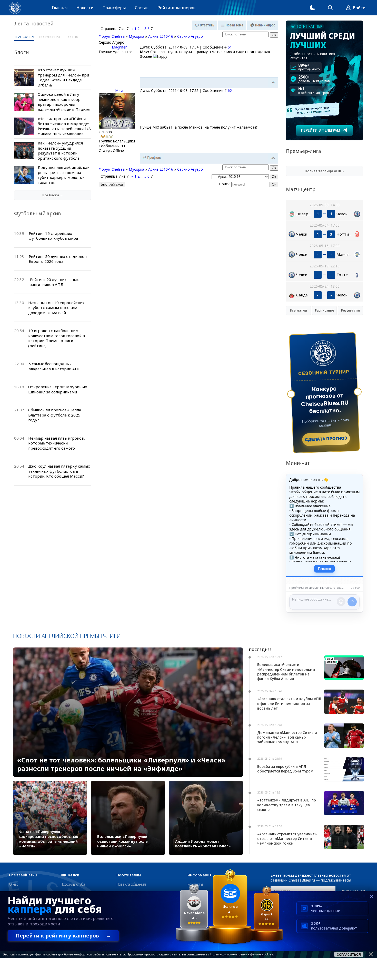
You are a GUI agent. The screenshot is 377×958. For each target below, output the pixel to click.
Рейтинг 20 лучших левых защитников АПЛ (54, 282)
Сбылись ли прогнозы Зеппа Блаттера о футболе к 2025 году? (54, 414)
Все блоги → (52, 195)
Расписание (324, 310)
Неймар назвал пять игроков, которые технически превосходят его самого (56, 443)
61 (230, 47)
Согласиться (349, 954)
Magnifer (119, 47)
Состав (141, 8)
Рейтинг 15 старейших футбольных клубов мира (53, 236)
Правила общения (131, 884)
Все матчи (298, 310)
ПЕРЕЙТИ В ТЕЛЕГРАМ (320, 130)
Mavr (119, 90)
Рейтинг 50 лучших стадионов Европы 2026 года (58, 259)
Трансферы (114, 8)
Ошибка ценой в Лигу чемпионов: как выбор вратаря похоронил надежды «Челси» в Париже (64, 102)
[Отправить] (352, 601)
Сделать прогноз (326, 439)
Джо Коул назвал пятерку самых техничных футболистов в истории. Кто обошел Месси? (59, 471)
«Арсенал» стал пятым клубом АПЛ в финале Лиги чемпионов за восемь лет (289, 703)
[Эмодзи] (341, 601)
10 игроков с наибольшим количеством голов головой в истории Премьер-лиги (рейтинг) (56, 338)
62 (230, 90)
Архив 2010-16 (160, 36)
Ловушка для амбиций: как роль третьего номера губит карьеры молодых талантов (64, 175)
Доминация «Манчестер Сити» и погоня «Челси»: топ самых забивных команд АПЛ (287, 737)
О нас (13, 884)
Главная (59, 8)
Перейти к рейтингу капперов (63, 935)
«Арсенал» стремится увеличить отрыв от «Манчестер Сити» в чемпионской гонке (287, 838)
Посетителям (128, 875)
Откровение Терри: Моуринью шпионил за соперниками (57, 389)
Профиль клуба (73, 884)
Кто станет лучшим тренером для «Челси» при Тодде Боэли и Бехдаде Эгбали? (63, 77)
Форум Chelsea (112, 36)
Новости (85, 8)
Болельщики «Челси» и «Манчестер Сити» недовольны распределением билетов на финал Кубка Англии (286, 671)
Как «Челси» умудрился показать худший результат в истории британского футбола (60, 150)
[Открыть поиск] (330, 7)
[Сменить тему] (312, 7)
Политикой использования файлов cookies (241, 954)
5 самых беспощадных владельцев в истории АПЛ (54, 366)
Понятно (324, 569)
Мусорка (136, 36)
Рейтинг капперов (176, 8)
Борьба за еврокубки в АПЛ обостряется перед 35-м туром (285, 768)
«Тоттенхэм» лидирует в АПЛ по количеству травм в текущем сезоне (286, 805)
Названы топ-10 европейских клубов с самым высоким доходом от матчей (56, 307)
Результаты (350, 310)
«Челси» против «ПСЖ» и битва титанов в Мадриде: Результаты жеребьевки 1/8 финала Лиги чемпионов (64, 126)
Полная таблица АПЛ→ (324, 171)
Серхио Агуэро (190, 36)
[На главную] (15, 8)
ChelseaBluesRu (23, 875)
